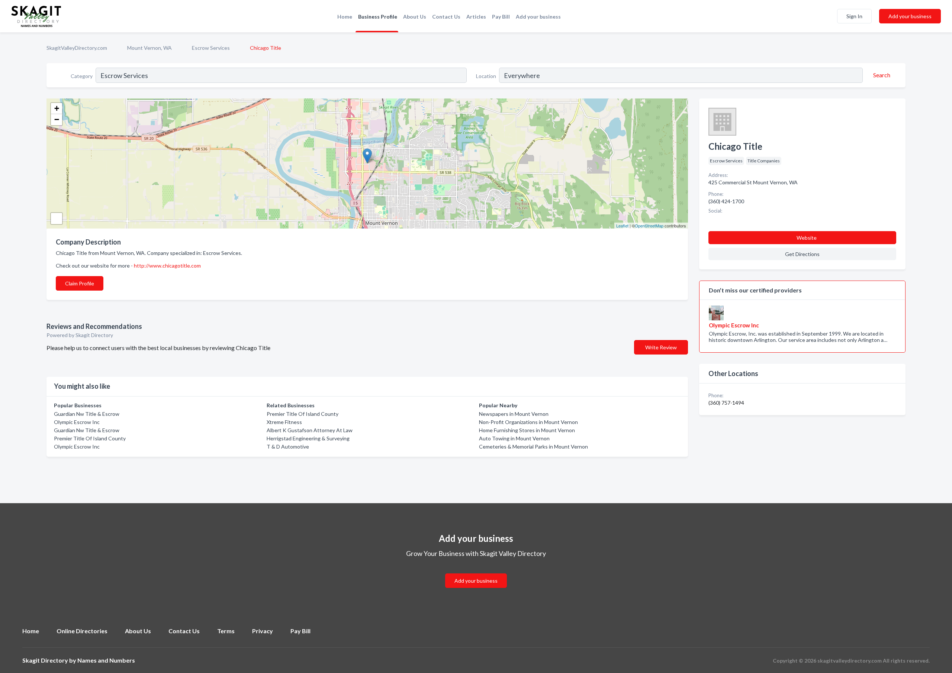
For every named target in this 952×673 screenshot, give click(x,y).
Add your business (538, 16)
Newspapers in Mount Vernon (514, 414)
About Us (414, 16)
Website (807, 237)
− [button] (56, 119)
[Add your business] (476, 571)
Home (344, 16)
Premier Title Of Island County (90, 438)
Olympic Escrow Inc (77, 422)
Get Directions (802, 254)
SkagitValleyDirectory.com (76, 48)
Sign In (854, 16)
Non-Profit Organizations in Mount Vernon (528, 422)
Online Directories (82, 630)
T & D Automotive (288, 446)
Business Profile (377, 16)
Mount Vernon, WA (149, 48)
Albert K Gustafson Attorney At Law (310, 430)
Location (486, 76)
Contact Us (446, 16)
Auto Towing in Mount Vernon (514, 438)
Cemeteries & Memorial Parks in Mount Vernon (533, 446)
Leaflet (622, 226)
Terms (226, 630)
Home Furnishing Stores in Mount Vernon (527, 430)
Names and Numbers (106, 660)
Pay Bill (501, 16)
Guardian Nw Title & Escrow (86, 414)
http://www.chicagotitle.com (167, 265)
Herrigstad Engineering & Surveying (308, 438)
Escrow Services (211, 48)
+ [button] (56, 108)
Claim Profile (79, 283)
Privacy (262, 630)
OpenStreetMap (649, 226)
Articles (476, 16)
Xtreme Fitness (284, 422)
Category (82, 76)
